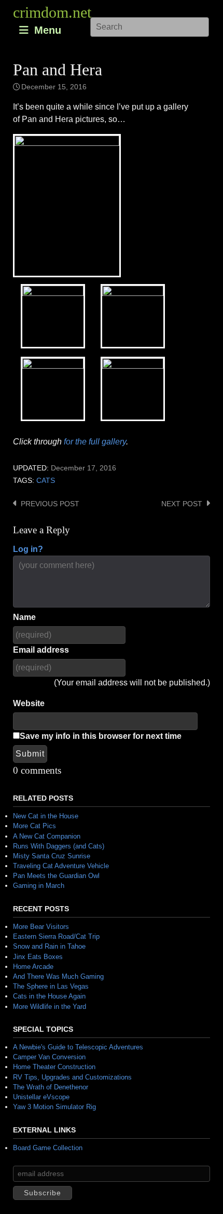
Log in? (28, 549)
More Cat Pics (34, 826)
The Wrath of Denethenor (50, 1087)
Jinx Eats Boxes (38, 957)
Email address (41, 649)
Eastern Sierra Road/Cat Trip (56, 936)
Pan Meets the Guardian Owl (56, 876)
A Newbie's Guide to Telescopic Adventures (78, 1047)
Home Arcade (33, 966)
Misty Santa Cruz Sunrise (51, 856)
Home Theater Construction (54, 1067)
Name (24, 617)
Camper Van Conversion (49, 1057)
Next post (181, 504)
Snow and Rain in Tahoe (49, 946)
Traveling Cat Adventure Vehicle (61, 866)
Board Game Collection (47, 1148)
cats (45, 480)
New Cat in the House (45, 816)
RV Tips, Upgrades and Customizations (72, 1077)
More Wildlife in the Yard (49, 1006)
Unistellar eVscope (41, 1097)
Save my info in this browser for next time (101, 736)
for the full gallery (95, 441)
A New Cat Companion (46, 836)
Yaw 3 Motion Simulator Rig (54, 1107)
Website (29, 703)
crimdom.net (52, 12)
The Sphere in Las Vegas (51, 986)
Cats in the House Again (49, 996)
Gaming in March (38, 885)
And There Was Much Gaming (58, 976)
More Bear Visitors (41, 926)
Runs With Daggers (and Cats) (58, 846)
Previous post (50, 504)
